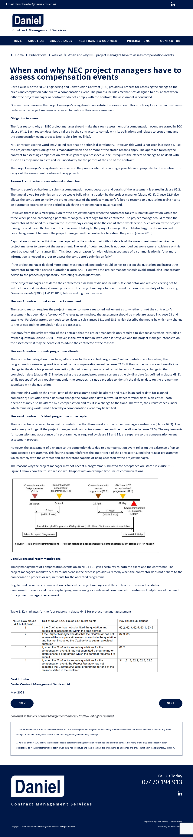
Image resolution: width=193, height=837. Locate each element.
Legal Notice (149, 822)
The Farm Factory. (174, 827)
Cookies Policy (176, 822)
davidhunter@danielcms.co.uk (36, 4)
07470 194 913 (162, 782)
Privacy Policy (162, 822)
